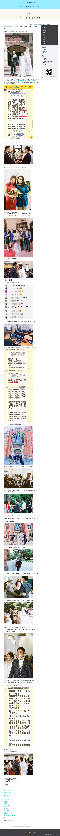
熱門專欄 (9, 26)
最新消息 (45, 30)
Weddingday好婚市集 (46, 64)
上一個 (15, 825)
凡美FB (43, 49)
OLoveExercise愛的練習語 (47, 61)
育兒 (44, 34)
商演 (44, 41)
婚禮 (44, 39)
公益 (44, 37)
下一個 (28, 825)
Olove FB (44, 54)
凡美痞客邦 (44, 57)
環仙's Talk (44, 55)
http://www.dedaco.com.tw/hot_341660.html (17, 31)
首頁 (5, 26)
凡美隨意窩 (44, 59)
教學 (44, 36)
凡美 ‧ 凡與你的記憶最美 (30, 3)
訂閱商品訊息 (33, 833)
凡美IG (43, 52)
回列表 (21, 825)
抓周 (44, 32)
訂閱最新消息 (27, 833)
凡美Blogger (44, 58)
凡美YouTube (45, 51)
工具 (44, 43)
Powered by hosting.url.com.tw (51, 834)
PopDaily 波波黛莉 (46, 62)
